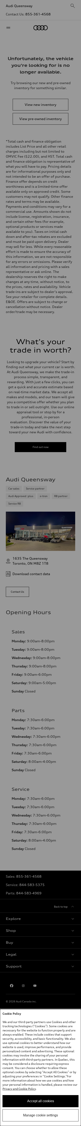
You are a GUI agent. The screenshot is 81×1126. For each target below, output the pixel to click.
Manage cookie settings (40, 1115)
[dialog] (40, 1067)
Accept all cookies (40, 1101)
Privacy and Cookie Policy (19, 1088)
